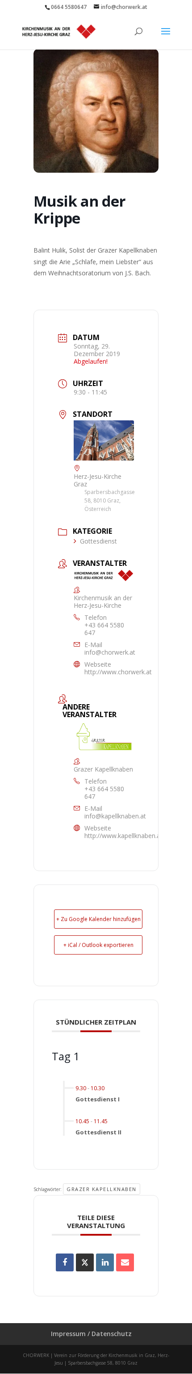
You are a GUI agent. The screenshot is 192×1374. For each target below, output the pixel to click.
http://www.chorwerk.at (118, 672)
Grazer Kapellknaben (102, 1189)
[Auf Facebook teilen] (65, 1262)
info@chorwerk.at (109, 652)
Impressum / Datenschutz (91, 1333)
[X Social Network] (85, 1262)
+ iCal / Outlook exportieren (98, 945)
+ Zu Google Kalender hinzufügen (98, 919)
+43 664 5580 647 (104, 628)
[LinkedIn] (105, 1262)
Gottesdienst (98, 541)
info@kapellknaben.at (115, 816)
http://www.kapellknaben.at (123, 835)
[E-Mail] (125, 1262)
